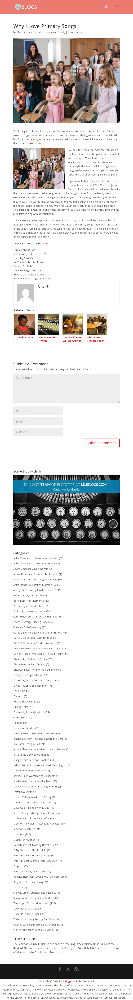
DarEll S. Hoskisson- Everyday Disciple (34, 637)
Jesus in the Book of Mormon (30, 754)
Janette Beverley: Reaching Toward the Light (38, 738)
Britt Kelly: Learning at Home (29, 611)
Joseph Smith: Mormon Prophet (31, 760)
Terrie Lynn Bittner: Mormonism (31, 903)
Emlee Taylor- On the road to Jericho (34, 680)
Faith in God (20, 690)
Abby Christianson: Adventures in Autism (35, 558)
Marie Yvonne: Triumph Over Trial (32, 802)
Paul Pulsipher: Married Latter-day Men (35, 860)
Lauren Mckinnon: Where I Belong (32, 797)
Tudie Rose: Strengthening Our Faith (33, 919)
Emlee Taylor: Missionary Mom (30, 685)
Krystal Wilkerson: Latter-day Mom (32, 781)
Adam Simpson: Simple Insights (30, 568)
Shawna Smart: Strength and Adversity (34, 892)
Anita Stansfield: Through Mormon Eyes (35, 584)
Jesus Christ (35, 143)
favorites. (43, 243)
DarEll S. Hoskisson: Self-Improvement (34, 643)
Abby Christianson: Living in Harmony (34, 563)
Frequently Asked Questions (29, 712)
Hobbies (18, 722)
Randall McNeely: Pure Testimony (32, 871)
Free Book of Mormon (47, 952)
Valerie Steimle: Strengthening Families (34, 924)
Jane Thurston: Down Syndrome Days (34, 733)
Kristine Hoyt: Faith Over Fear (29, 770)
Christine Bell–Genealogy (27, 627)
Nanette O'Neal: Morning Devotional (33, 845)
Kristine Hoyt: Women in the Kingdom (34, 775)
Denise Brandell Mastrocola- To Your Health (38, 653)
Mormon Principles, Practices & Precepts (36, 823)
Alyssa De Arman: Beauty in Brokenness (35, 574)
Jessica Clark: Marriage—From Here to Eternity (39, 749)
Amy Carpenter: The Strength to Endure (35, 579)
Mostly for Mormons (25, 839)
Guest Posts (20, 717)
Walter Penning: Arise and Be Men (32, 929)
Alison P (21, 32)
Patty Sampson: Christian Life (29, 850)
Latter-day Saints (22, 791)
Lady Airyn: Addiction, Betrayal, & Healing (36, 786)
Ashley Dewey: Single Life (27, 595)
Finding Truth (20, 706)
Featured (18, 696)
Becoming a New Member (28, 606)
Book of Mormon (23, 948)
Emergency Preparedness (27, 675)
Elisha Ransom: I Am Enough (29, 664)
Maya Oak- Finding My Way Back (31, 807)
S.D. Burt (18, 887)
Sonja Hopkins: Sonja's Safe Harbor (33, 898)
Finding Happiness (23, 701)
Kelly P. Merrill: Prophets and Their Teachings (38, 765)
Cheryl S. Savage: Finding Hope (30, 622)
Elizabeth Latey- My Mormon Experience (36, 669)
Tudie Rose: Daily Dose (26, 914)
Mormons (18, 834)
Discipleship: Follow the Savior (30, 659)
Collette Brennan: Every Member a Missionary (39, 632)
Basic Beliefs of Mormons (28, 600)
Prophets (18, 866)
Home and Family (55, 32)
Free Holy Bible (87, 948)
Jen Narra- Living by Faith (27, 744)
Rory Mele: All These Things (28, 882)
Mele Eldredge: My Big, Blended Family (35, 813)
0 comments (75, 32)
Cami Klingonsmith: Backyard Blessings (35, 616)
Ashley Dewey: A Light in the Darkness (34, 590)
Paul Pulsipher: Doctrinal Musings (32, 855)
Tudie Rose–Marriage (25, 908)
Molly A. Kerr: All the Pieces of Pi (31, 818)
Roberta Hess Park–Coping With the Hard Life (38, 876)
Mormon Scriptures (24, 829)
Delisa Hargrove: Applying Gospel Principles (37, 648)
